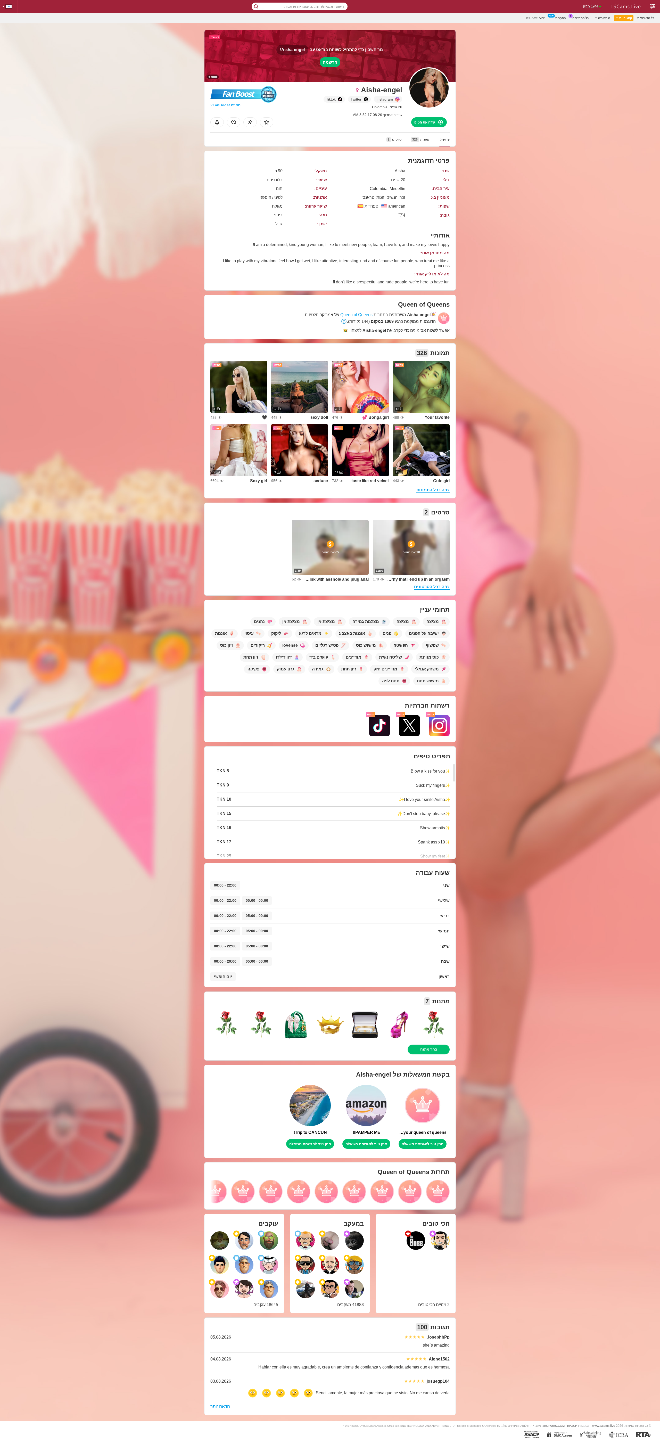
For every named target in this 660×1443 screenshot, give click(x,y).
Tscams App (535, 18)
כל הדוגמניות (645, 18)
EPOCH (572, 1425)
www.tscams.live (603, 1425)
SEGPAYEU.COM (553, 1425)
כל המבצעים (580, 18)
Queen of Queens (356, 315)
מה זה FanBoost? (225, 105)
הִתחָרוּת (560, 18)
